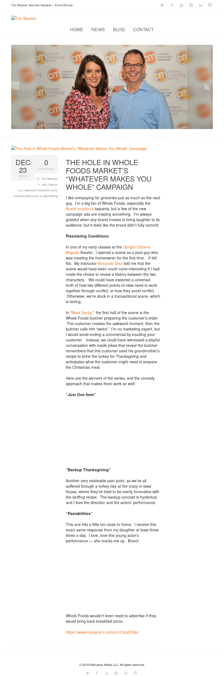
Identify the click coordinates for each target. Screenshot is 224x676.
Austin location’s (80, 208)
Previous (15, 85)
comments (46, 164)
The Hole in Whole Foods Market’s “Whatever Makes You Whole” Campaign (109, 174)
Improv (53, 184)
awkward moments (37, 190)
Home (76, 29)
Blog (119, 29)
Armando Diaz (110, 263)
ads (44, 184)
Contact (143, 29)
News (98, 29)
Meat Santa (82, 312)
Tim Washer (50, 178)
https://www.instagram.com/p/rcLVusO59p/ (102, 632)
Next (209, 85)
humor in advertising (44, 196)
